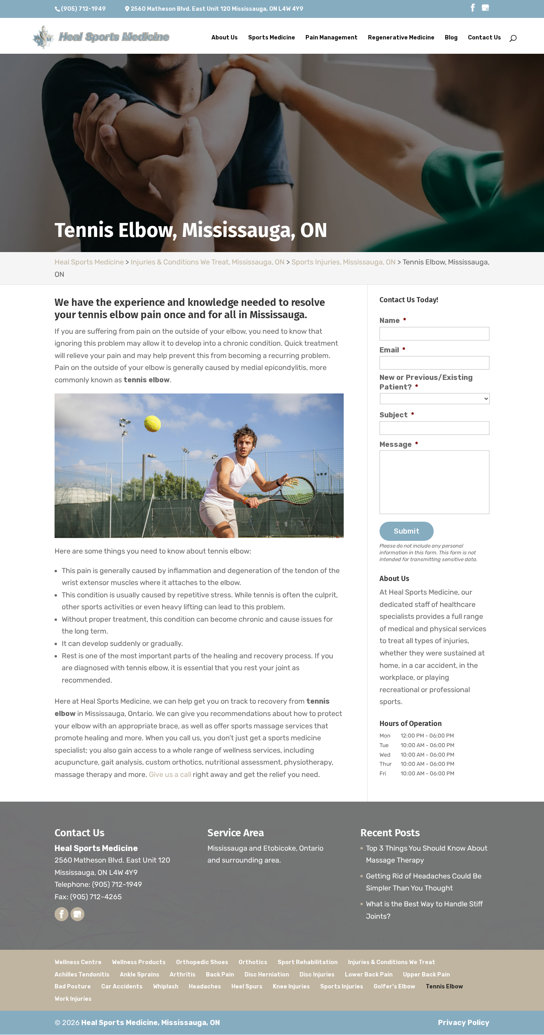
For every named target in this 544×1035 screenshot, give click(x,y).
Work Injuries (73, 999)
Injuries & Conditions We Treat (391, 962)
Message (399, 444)
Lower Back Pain (369, 974)
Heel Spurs (246, 986)
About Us (224, 38)
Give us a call (170, 774)
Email (392, 350)
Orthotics (253, 962)
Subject (397, 415)
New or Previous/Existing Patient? (426, 382)
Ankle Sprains (139, 974)
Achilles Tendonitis (82, 974)
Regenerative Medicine (401, 38)
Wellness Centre (78, 962)
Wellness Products (139, 962)
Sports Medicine (271, 38)
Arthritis (183, 974)
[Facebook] (473, 9)
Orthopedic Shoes (202, 962)
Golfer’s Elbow (394, 986)
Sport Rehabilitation (308, 962)
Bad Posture (73, 986)
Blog (451, 38)
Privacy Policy (463, 1022)
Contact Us (484, 38)
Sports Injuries (341, 986)
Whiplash (165, 986)
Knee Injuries (291, 986)
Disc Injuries (317, 974)
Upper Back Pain (426, 974)
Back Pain (220, 974)
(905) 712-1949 (83, 9)
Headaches (205, 986)
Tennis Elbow (444, 986)
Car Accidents (122, 986)
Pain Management (331, 38)
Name (393, 320)
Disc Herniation (267, 974)
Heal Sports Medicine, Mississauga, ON (150, 1022)
